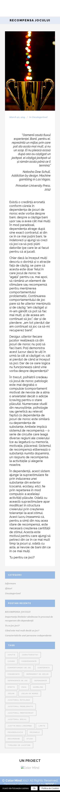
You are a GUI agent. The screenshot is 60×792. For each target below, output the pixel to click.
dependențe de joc (18, 681)
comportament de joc (19, 668)
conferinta (44, 668)
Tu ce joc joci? (12, 625)
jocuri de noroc (29, 693)
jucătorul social (17, 719)
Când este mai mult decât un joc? (22, 630)
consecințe (14, 674)
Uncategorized (39, 117)
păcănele (35, 732)
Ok (34, 788)
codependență (29, 661)
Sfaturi (8, 588)
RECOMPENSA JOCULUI (17, 611)
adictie (11, 655)
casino (11, 661)
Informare (10, 583)
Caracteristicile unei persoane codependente (28, 635)
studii (29, 739)
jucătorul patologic (19, 700)
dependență (40, 681)
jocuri (11, 693)
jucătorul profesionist (21, 713)
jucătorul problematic (20, 706)
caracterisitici (30, 655)
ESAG (24, 687)
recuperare (14, 739)
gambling (38, 687)
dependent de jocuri (37, 674)
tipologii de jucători (19, 745)
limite (41, 726)
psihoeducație (15, 732)
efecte (11, 687)
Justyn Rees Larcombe (20, 726)
